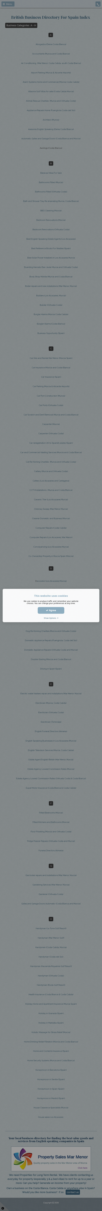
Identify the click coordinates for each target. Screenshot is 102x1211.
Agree (52, 610)
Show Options (50, 618)
